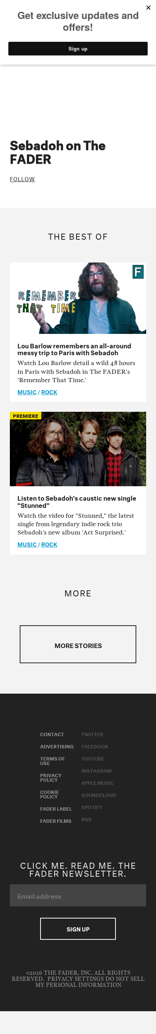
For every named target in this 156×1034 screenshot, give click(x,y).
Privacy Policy (50, 777)
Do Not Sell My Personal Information (90, 982)
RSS (86, 818)
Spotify (91, 806)
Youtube (93, 758)
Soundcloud (98, 794)
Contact (52, 733)
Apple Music (97, 782)
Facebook (94, 745)
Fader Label (56, 808)
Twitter (92, 733)
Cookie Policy (49, 793)
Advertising (57, 745)
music (27, 391)
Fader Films (56, 820)
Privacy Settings (75, 979)
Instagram (96, 770)
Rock (49, 391)
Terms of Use (52, 760)
